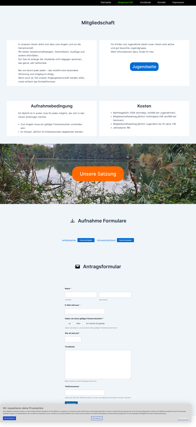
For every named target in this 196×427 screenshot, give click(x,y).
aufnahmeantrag (69, 240)
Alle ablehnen (97, 418)
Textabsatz (70, 347)
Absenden (71, 404)
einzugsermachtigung (106, 240)
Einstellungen (183, 418)
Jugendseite (144, 66)
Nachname (103, 300)
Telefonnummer (72, 386)
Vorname (68, 300)
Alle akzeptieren (9, 418)
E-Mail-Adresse (72, 305)
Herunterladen (86, 240)
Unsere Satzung (98, 174)
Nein (78, 323)
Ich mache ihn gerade (95, 323)
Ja (70, 323)
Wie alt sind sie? (72, 333)
